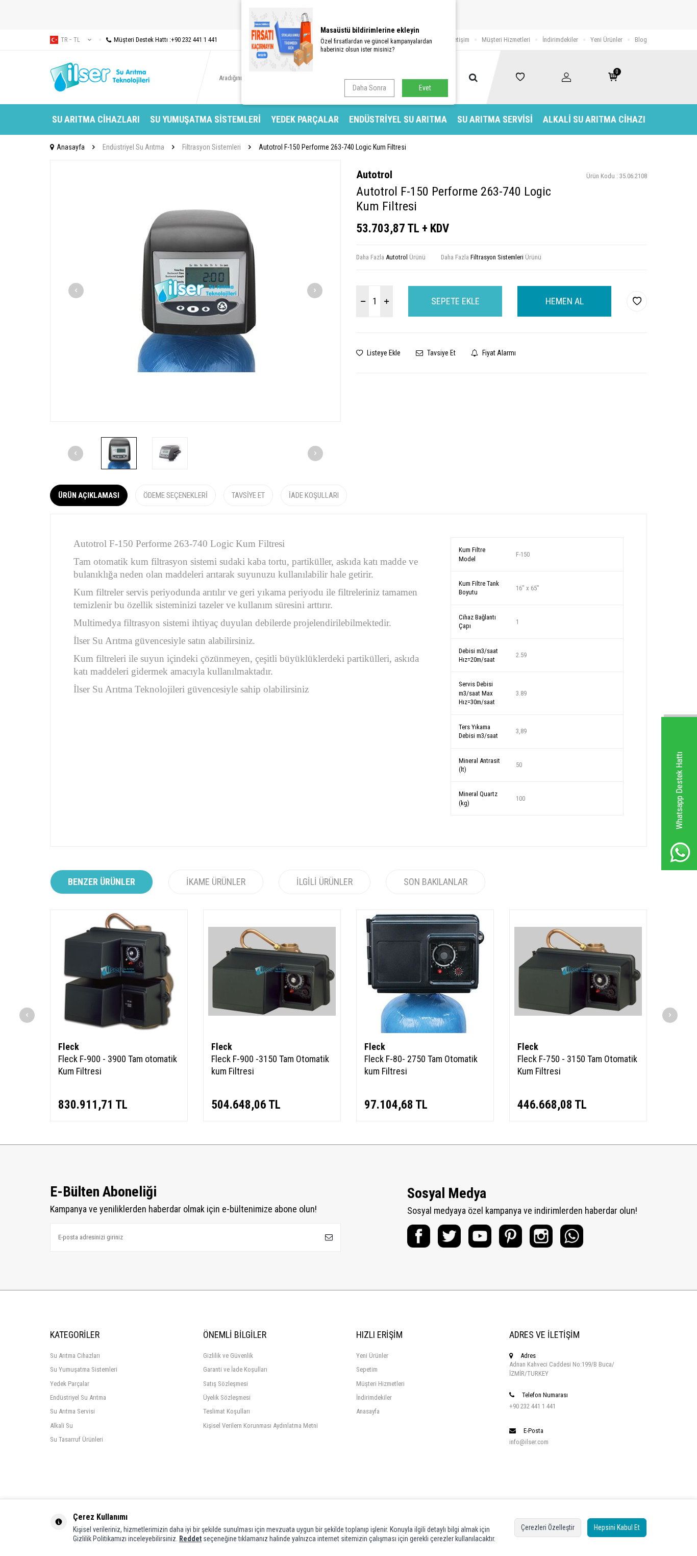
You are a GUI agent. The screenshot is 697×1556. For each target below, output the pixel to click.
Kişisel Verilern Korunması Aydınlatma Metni (260, 1425)
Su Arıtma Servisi (495, 119)
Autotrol (374, 175)
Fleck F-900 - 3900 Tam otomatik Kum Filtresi (117, 1065)
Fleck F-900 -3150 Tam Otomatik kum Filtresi (270, 1065)
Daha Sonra (369, 88)
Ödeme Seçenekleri (175, 495)
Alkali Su (61, 1425)
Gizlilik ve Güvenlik (228, 1355)
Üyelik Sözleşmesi (227, 1397)
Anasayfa (71, 147)
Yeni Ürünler (606, 39)
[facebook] (418, 1236)
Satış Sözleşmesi (225, 1383)
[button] (76, 290)
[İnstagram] (541, 1236)
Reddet (190, 1539)
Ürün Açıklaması (88, 495)
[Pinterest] (510, 1236)
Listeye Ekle (383, 353)
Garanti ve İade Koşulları (235, 1369)
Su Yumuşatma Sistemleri (205, 119)
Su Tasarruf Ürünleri (76, 1439)
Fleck (68, 1046)
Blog (641, 39)
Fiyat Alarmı (498, 353)
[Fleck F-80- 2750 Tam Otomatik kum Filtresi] (425, 971)
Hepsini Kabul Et (617, 1527)
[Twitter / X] (449, 1236)
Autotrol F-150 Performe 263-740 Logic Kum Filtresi (332, 147)
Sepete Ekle (455, 301)
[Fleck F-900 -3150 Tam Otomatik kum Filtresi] (272, 971)
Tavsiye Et (441, 353)
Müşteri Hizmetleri (506, 39)
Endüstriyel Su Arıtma (398, 119)
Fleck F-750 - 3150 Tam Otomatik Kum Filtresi (577, 1065)
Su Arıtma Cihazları (96, 119)
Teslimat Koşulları (226, 1411)
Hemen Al (564, 301)
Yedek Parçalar (305, 119)
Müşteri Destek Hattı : (165, 39)
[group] (195, 290)
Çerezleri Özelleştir (548, 1527)
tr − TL (70, 39)
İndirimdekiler (560, 39)
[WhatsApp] (571, 1236)
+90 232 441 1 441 (532, 1406)
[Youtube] (479, 1236)
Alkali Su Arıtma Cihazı (594, 119)
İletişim (460, 39)
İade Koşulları (314, 495)
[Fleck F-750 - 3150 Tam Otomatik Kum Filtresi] (578, 971)
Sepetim (367, 1369)
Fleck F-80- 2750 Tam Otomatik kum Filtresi (421, 1065)
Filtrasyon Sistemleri (211, 147)
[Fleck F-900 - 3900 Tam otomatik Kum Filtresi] (119, 971)
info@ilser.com (529, 1442)
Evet (425, 88)
